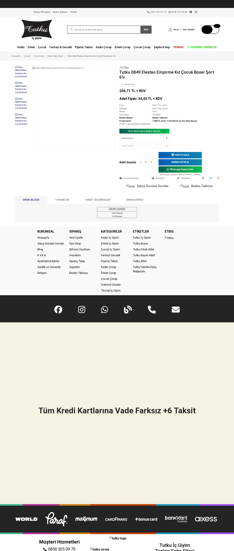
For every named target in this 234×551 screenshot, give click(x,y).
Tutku (124, 67)
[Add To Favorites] (134, 178)
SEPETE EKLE (182, 155)
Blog (40, 249)
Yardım (73, 12)
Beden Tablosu (60, 12)
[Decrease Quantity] (140, 162)
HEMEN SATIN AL (180, 162)
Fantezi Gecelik (110, 255)
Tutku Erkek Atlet (143, 249)
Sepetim (74, 267)
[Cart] (210, 29)
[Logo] (37, 29)
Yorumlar (62, 199)
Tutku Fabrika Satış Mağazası (144, 269)
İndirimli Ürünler (111, 284)
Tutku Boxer (140, 243)
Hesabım (75, 255)
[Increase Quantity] (151, 162)
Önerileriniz (135, 199)
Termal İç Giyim (111, 290)
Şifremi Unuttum (79, 249)
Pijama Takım (109, 261)
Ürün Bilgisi (31, 199)
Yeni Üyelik (76, 237)
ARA (146, 29)
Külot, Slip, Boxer (160, 108)
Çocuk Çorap (109, 278)
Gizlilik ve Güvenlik (49, 267)
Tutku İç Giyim (142, 237)
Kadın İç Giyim (110, 237)
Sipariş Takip (77, 261)
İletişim (42, 273)
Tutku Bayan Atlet (144, 255)
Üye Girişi (75, 243)
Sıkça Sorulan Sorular (153, 186)
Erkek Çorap (108, 273)
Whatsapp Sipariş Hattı (182, 169)
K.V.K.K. (42, 255)
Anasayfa (43, 237)
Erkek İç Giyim (110, 243)
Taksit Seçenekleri (97, 199)
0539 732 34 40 (179, 12)
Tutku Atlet (140, 261)
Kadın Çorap (108, 267)
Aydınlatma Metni (48, 261)
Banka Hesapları (42, 12)
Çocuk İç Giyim (110, 249)
